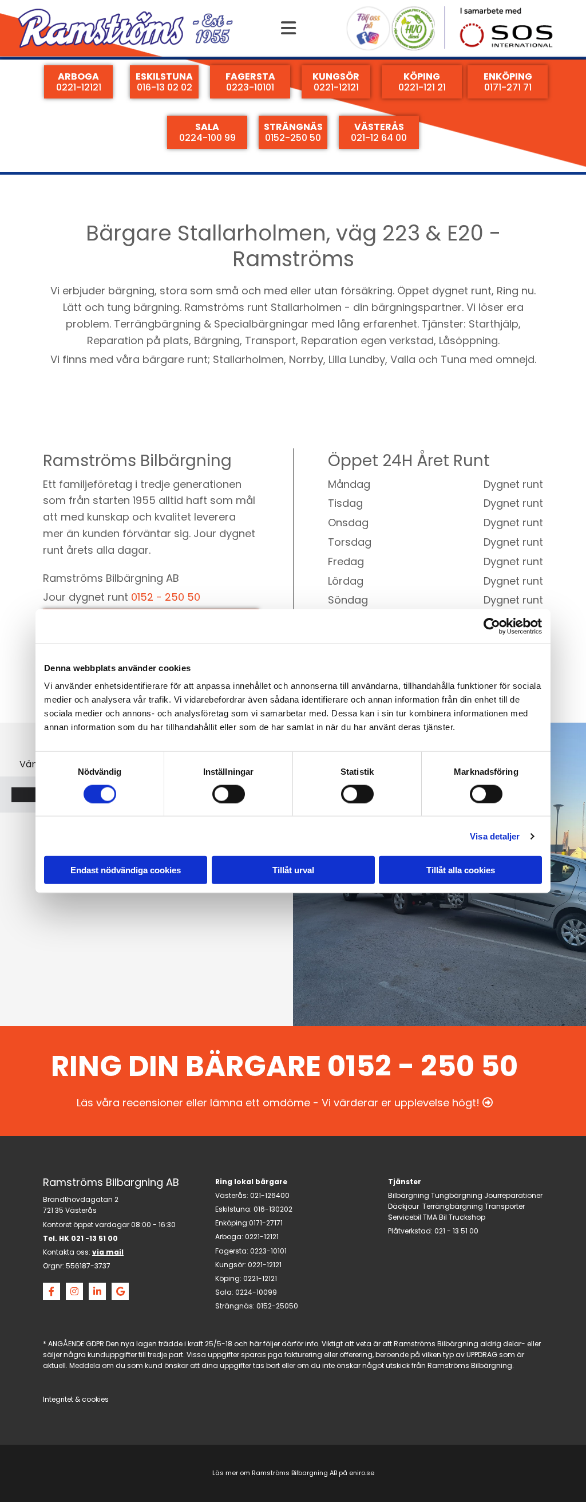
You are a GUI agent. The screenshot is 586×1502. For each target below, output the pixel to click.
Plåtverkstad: (410, 1231)
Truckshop (467, 1217)
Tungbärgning (456, 1195)
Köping (227, 1278)
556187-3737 (88, 1266)
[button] (289, 28)
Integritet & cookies (76, 1399)
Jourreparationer (513, 1195)
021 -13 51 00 (94, 1238)
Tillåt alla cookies (460, 870)
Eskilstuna (232, 1209)
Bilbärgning (408, 1195)
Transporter (505, 1206)
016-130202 (273, 1209)
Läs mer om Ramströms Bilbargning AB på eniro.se (293, 1472)
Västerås (231, 1195)
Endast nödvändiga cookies (125, 870)
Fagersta (231, 1251)
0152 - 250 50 (165, 597)
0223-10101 (268, 1251)
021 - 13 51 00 (456, 1231)
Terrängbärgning (452, 1206)
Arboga (228, 1236)
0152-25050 (277, 1306)
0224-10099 (256, 1292)
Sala (223, 1292)
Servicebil (404, 1217)
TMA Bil (435, 1217)
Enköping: (232, 1223)
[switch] (228, 793)
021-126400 (270, 1195)
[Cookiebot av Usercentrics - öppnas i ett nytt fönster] (492, 625)
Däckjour (403, 1206)
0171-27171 (266, 1223)
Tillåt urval (293, 870)
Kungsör (229, 1265)
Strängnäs (234, 1306)
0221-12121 (262, 1236)
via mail (108, 1252)
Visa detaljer (495, 836)
